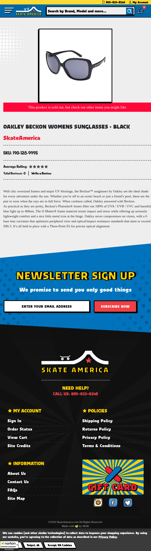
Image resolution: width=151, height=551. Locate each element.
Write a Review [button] (41, 173)
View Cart (17, 437)
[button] (9, 546)
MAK (86, 526)
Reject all (33, 545)
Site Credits (19, 445)
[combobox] (90, 10)
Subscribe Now (115, 306)
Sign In (14, 421)
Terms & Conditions (101, 445)
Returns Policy (96, 429)
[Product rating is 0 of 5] (38, 166)
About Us (17, 473)
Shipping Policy (97, 421)
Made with (68, 526)
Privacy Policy (96, 437)
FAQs (12, 490)
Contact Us (18, 481)
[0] (141, 11)
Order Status (20, 429)
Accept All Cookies (60, 545)
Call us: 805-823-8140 (75, 394)
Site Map (16, 498)
